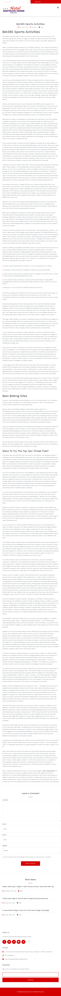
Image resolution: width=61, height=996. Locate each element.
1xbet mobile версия (48, 771)
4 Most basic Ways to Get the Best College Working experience (25, 898)
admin (35, 27)
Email (4, 835)
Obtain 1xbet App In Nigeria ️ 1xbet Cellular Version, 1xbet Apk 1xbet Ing (28, 886)
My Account (7, 1)
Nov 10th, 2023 (24, 27)
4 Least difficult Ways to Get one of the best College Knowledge (25, 910)
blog (42, 27)
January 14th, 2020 (9, 903)
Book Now (38, 1)
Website (4, 845)
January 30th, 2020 (9, 915)
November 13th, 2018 (10, 891)
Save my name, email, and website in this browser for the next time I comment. (27, 857)
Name (4, 824)
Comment (5, 800)
